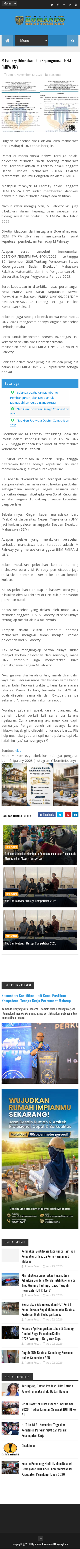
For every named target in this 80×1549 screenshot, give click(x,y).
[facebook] (58, 4)
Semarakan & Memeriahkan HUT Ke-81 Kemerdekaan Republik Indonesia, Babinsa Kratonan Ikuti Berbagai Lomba (48, 1309)
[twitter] (52, 4)
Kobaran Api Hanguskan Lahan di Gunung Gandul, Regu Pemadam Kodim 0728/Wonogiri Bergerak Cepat (48, 1333)
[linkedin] (70, 4)
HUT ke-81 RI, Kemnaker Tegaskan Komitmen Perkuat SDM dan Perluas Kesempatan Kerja (45, 1430)
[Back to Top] (40, 1538)
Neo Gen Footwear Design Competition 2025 (30, 900)
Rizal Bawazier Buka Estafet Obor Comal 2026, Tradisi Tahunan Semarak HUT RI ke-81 (49, 1409)
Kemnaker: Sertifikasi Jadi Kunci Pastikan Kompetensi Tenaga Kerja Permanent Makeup (36, 998)
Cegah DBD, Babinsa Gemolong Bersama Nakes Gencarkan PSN (47, 1355)
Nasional (55, 75)
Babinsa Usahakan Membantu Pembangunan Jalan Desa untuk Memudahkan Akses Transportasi (34, 397)
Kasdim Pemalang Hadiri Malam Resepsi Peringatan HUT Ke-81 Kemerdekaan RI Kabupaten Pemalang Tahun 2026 (47, 1469)
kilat (18, 750)
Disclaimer (28, 1445)
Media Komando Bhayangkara (51, 1544)
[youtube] (76, 4)
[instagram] (64, 4)
